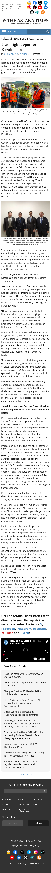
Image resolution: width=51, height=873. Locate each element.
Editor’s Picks (23, 804)
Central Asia (38, 799)
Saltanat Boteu (11, 54)
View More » (25, 774)
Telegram (39, 629)
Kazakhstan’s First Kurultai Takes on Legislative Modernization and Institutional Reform (22, 764)
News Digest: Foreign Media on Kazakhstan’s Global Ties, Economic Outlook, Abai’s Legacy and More (22, 723)
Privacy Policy (19, 846)
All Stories (6, 799)
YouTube (7, 633)
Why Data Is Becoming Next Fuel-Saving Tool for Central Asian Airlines (24, 754)
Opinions (6, 809)
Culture (5, 804)
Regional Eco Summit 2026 (23, 810)
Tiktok (24, 633)
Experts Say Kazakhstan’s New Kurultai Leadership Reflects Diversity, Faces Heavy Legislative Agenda (23, 735)
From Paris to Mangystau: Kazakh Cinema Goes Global (25, 684)
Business (24, 54)
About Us (35, 846)
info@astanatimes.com (32, 863)
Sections (12, 31)
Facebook (8, 629)
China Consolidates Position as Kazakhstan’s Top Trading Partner (21, 713)
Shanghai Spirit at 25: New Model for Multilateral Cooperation (22, 693)
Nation (36, 804)
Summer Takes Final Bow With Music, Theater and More (23, 745)
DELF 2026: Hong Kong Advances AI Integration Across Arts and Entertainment (22, 703)
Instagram (23, 629)
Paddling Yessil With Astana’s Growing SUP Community (23, 675)
